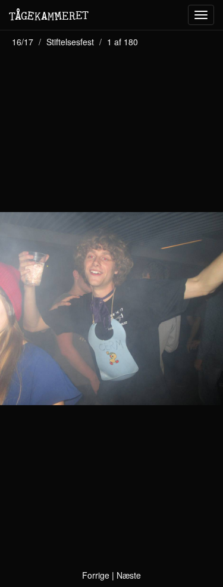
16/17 (22, 42)
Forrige (95, 575)
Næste (129, 575)
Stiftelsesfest (70, 42)
